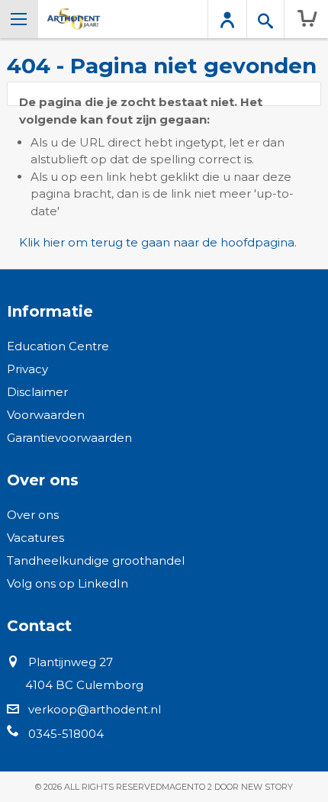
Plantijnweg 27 (70, 662)
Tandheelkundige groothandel (96, 560)
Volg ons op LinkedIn (67, 583)
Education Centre (58, 346)
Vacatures (35, 537)
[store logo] (73, 19)
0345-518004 (66, 733)
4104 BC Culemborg (84, 685)
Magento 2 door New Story (227, 786)
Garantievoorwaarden (69, 437)
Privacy (27, 369)
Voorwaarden (46, 414)
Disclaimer (37, 392)
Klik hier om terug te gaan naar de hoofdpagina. (158, 242)
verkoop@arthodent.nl (94, 709)
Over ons (33, 514)
